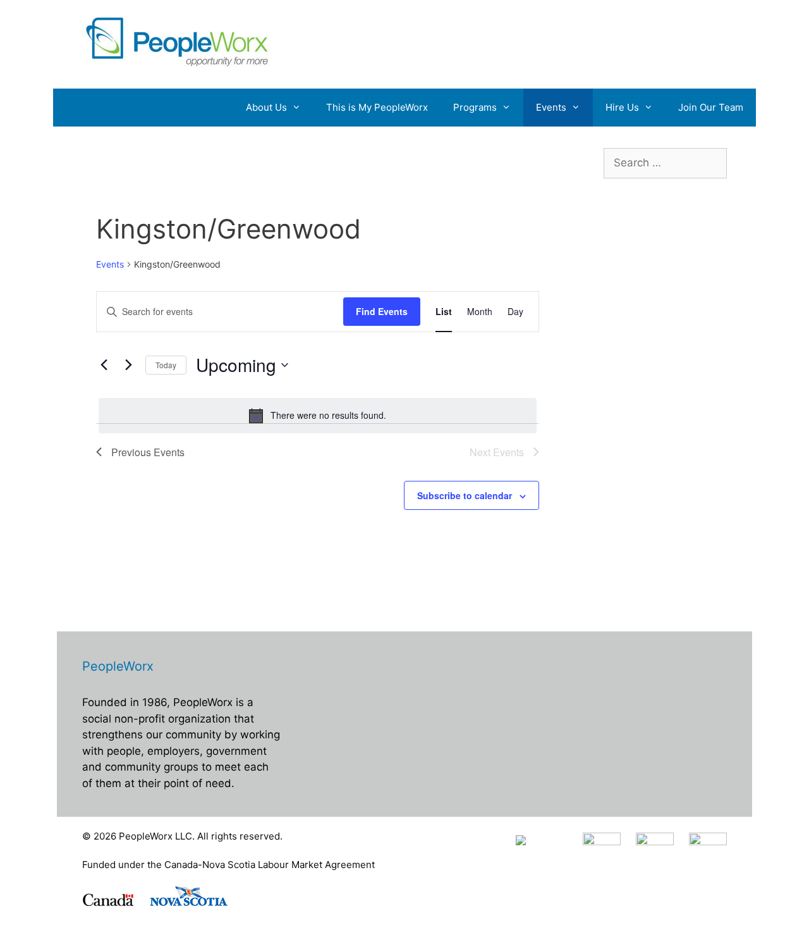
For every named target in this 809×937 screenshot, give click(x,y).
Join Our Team (710, 107)
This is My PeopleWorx (377, 107)
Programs (475, 107)
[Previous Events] (103, 365)
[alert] (318, 415)
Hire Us (622, 107)
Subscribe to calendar (464, 495)
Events (551, 107)
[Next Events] (128, 365)
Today (165, 364)
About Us (266, 107)
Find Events (382, 311)
